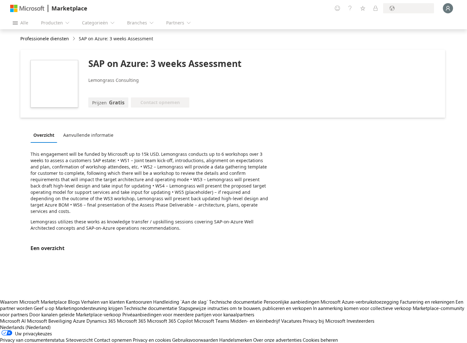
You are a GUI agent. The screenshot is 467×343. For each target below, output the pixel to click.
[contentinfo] (74, 38)
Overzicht (43, 135)
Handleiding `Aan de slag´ (180, 302)
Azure (79, 321)
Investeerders (360, 321)
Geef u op (44, 308)
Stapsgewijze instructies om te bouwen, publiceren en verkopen (245, 308)
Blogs (74, 302)
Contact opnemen (113, 340)
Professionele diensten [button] (44, 39)
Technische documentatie (235, 302)
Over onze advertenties (277, 340)
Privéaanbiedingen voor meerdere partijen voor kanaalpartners (188, 314)
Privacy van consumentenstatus (32, 340)
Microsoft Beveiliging (49, 321)
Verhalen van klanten (103, 302)
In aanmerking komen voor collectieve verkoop (362, 308)
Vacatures (291, 321)
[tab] (45, 135)
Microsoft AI (13, 321)
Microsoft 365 (131, 321)
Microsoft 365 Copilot (170, 321)
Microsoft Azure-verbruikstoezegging (360, 302)
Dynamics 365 (101, 321)
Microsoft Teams (211, 321)
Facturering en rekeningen (427, 302)
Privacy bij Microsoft (324, 321)
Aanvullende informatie (88, 135)
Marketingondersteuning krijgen (89, 308)
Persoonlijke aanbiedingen (291, 302)
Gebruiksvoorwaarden (195, 340)
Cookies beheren (320, 340)
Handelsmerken (235, 340)
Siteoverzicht (79, 340)
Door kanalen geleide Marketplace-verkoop (75, 314)
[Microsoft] (27, 8)
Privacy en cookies (152, 340)
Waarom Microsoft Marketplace (33, 302)
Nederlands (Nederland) (25, 327)
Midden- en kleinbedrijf (255, 321)
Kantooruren (139, 302)
